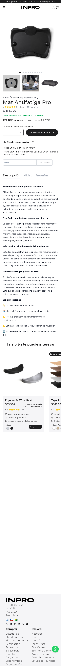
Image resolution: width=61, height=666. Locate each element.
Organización (14, 664)
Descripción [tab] (11, 175)
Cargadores (13, 657)
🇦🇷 (7, 619)
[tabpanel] (30, 259)
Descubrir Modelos (43, 657)
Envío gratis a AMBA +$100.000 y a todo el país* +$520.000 (30, 2)
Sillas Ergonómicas (17, 640)
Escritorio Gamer (42, 650)
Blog (34, 637)
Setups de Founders (43, 661)
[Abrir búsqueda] (53, 7)
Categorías (12, 633)
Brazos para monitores (12, 652)
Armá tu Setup (40, 654)
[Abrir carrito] (57, 7)
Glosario (37, 640)
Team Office (38, 644)
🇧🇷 (16, 619)
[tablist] (30, 174)
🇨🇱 (11, 619)
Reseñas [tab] (42, 175)
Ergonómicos (30, 97)
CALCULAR (44, 162)
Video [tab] (28, 175)
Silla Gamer (38, 647)
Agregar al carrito (42, 132)
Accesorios (16, 97)
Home (6, 97)
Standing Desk (14, 637)
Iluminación (13, 644)
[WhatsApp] (55, 649)
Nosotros (37, 633)
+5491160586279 (15, 605)
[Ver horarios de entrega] (33, 142)
